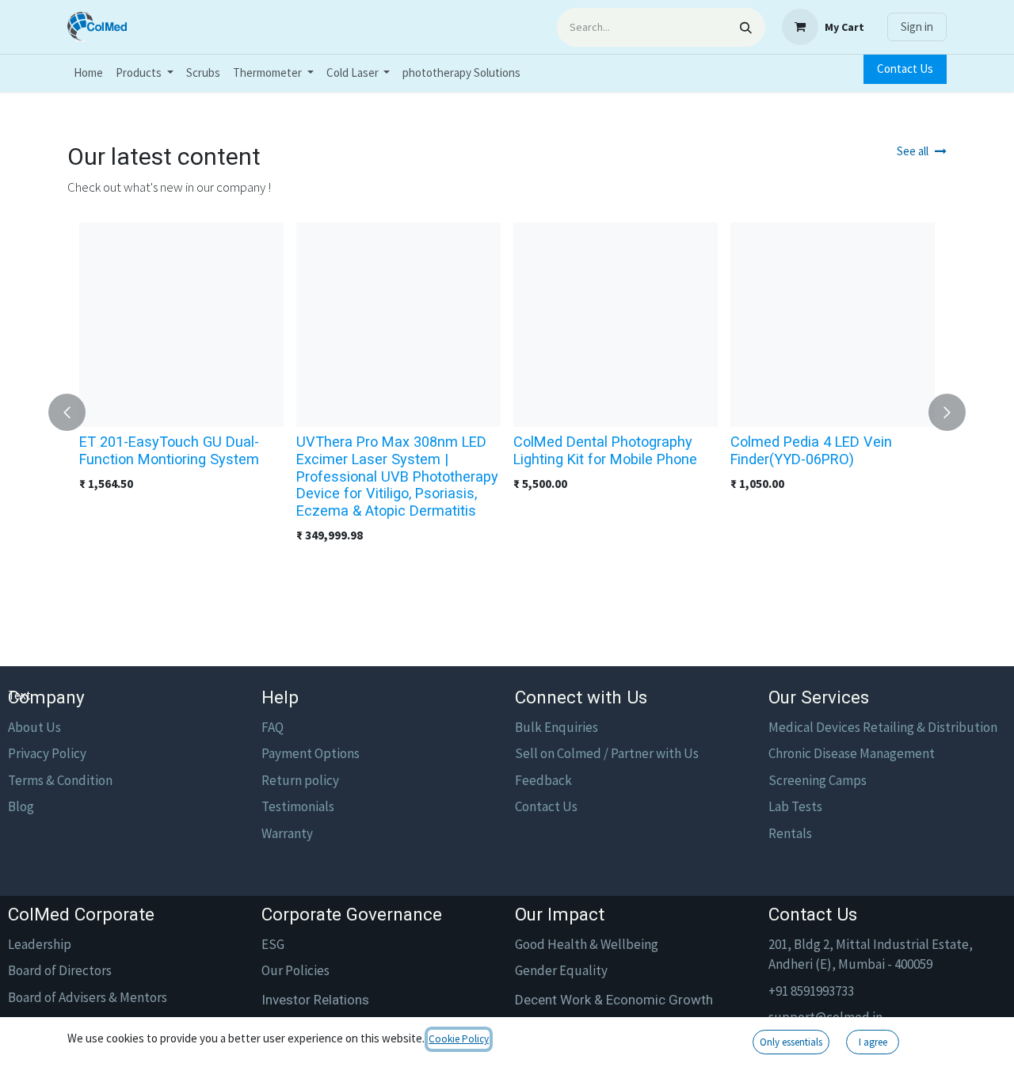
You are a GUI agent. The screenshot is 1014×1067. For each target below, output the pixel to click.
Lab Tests (795, 806)
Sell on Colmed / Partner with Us (607, 753)
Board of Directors (60, 970)
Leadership (39, 944)
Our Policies (295, 970)
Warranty (287, 833)
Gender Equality (561, 970)
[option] (507, 412)
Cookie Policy (459, 1039)
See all (912, 150)
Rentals (790, 833)
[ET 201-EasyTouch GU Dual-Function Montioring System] (181, 325)
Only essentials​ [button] (791, 1042)
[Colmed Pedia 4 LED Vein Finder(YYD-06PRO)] (832, 325)
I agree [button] (873, 1042)
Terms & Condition (60, 780)
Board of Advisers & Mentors (87, 997)
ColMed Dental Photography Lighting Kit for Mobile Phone (605, 450)
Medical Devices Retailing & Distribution (882, 727)
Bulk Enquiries (556, 727)
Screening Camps (817, 780)
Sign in (917, 26)
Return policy (300, 780)
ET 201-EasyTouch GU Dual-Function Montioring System (169, 450)
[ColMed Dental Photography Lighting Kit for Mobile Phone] (615, 325)
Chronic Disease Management (851, 753)
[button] (76, 412)
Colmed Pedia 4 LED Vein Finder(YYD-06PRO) (811, 450)
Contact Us (905, 68)
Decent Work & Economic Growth (614, 1000)
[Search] (745, 27)
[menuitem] (88, 73)
